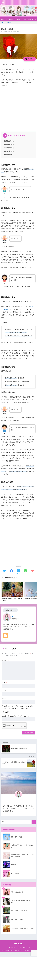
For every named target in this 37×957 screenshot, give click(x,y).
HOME (20, 944)
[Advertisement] (18, 108)
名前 (4, 683)
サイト (4, 698)
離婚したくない (21, 19)
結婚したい (4, 19)
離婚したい (12, 19)
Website (5, 639)
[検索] (34, 822)
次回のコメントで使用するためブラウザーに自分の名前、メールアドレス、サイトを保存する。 (19, 707)
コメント (6, 660)
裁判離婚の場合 (9, 151)
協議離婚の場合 (9, 141)
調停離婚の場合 (9, 144)
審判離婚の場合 (9, 147)
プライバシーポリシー (23, 947)
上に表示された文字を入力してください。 (15, 716)
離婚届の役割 (8, 154)
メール (5, 690)
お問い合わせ (11, 947)
